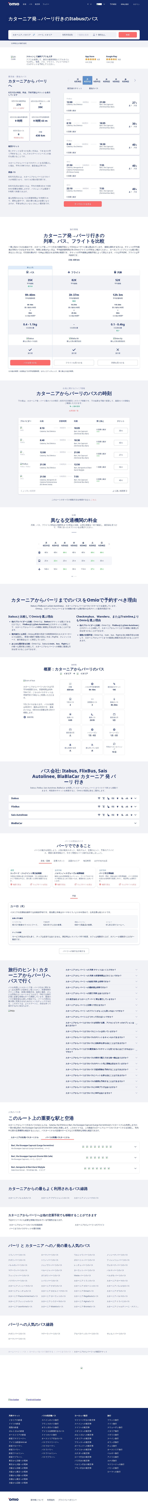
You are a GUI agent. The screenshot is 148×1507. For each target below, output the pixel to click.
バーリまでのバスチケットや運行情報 (25, 1228)
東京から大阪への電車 (18, 1464)
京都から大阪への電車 (18, 1475)
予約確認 (113, 4)
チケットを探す (18, 108)
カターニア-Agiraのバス (84, 1301)
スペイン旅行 (113, 1438)
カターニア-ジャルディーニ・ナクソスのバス (125, 1306)
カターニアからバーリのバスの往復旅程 (26, 1225)
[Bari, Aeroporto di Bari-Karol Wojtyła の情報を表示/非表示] (135, 1168)
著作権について (37, 1500)
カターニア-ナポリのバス (51, 1286)
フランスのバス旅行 (50, 1423)
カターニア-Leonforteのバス (20, 1306)
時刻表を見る (19, 138)
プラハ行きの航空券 (83, 1468)
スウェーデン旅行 (114, 1427)
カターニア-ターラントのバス (53, 1296)
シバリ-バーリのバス (49, 1280)
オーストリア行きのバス (52, 1438)
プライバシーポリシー (67, 1500)
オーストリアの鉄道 (17, 1434)
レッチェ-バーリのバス (83, 1265)
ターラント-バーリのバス (84, 1270)
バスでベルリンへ (49, 1453)
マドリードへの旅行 (115, 1464)
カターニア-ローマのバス (117, 1280)
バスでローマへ (48, 1446)
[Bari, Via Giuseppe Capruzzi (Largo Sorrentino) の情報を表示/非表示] (135, 1146)
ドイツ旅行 (112, 1423)
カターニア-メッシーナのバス (86, 1198)
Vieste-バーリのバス (82, 1275)
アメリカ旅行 (113, 1457)
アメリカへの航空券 (83, 1449)
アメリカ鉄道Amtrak (18, 1442)
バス (30, 4)
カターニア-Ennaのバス (84, 1291)
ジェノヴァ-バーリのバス (51, 1265)
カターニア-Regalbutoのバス (86, 1296)
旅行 (109, 1415)
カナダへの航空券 (82, 1453)
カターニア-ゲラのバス (116, 1291)
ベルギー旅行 (113, 1453)
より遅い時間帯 (119, 491)
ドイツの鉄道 (14, 1423)
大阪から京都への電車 (18, 1468)
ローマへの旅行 (114, 1471)
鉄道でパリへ (14, 1449)
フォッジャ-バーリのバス (18, 1275)
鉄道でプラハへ (15, 1457)
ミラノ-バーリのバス (17, 1255)
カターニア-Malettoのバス (52, 1306)
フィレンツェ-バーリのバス (118, 1260)
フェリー (46, 4)
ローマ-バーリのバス (49, 1255)
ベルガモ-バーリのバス (116, 1275)
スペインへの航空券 (83, 1423)
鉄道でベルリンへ (16, 1453)
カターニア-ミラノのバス (84, 1280)
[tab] (75, 88)
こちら (93, 500)
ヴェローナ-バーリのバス (117, 1265)
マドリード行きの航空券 (85, 1420)
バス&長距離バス (49, 1415)
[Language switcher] (101, 4)
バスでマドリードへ (50, 1442)
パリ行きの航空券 (82, 1460)
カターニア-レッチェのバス (19, 1291)
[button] (69, 35)
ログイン (136, 4)
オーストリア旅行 (114, 1449)
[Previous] (39, 544)
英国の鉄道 (13, 1427)
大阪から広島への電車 (18, 1482)
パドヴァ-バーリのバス (17, 1280)
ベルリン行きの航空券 (84, 1464)
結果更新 (72, 411)
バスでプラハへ (48, 1457)
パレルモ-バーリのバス (17, 1265)
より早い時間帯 (29, 491)
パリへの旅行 (113, 1468)
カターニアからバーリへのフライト (90, 1225)
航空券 (37, 4)
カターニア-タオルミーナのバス (54, 1291)
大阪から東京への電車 (18, 1471)
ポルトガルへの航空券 (84, 1434)
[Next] (135, 80)
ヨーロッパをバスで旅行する (41, 1351)
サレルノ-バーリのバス (116, 1333)
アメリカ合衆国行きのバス (53, 1431)
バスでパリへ (47, 1449)
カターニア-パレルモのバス (19, 1198)
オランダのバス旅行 (50, 1427)
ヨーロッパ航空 (81, 1415)
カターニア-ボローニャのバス (86, 1286)
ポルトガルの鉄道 (16, 1431)
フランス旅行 (113, 1420)
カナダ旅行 (112, 1460)
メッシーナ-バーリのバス (117, 1255)
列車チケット (14, 1415)
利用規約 (51, 1500)
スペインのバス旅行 (50, 1420)
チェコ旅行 (112, 1446)
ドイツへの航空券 (82, 1427)
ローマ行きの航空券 (83, 1457)
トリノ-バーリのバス (49, 1260)
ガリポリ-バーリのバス (50, 1275)
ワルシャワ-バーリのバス (84, 1255)
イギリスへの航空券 (83, 1431)
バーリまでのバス (63, 1351)
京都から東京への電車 (18, 1479)
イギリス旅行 (113, 1434)
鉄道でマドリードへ (17, 1438)
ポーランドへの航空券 (84, 1446)
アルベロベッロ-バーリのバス (86, 1333)
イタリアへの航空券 (83, 1438)
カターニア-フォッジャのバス (20, 1301)
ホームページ (13, 1351)
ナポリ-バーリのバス (17, 1260)
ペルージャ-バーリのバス (51, 1270)
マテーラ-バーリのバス (17, 1270)
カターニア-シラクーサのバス (53, 1301)
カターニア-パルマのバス (117, 1296)
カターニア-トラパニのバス (118, 1301)
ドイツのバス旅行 (49, 1434)
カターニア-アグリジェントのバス (55, 1198)
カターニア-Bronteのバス (84, 1306)
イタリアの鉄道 (15, 1420)
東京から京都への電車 (18, 1460)
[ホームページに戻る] (15, 4)
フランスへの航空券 (83, 1442)
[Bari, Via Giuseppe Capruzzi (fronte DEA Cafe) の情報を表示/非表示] (135, 1157)
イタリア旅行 (113, 1431)
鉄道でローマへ (15, 1446)
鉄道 (24, 4)
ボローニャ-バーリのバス (84, 1260)
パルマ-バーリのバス (115, 1270)
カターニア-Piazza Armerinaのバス (23, 1296)
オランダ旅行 (113, 1442)
